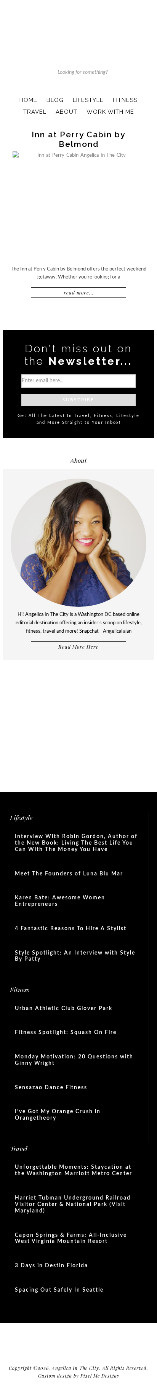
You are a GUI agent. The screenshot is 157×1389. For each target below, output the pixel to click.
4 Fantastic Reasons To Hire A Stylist (71, 928)
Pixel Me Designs (99, 1376)
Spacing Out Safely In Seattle (59, 1290)
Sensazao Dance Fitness (51, 1087)
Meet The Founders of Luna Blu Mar (69, 874)
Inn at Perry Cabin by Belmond (78, 139)
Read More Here (78, 646)
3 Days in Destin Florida (51, 1265)
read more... (79, 292)
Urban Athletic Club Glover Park (63, 1008)
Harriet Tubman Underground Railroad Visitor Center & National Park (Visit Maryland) (73, 1204)
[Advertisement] (78, 722)
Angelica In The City (78, 26)
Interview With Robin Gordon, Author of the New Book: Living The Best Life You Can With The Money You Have (76, 843)
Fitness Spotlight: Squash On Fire (66, 1032)
